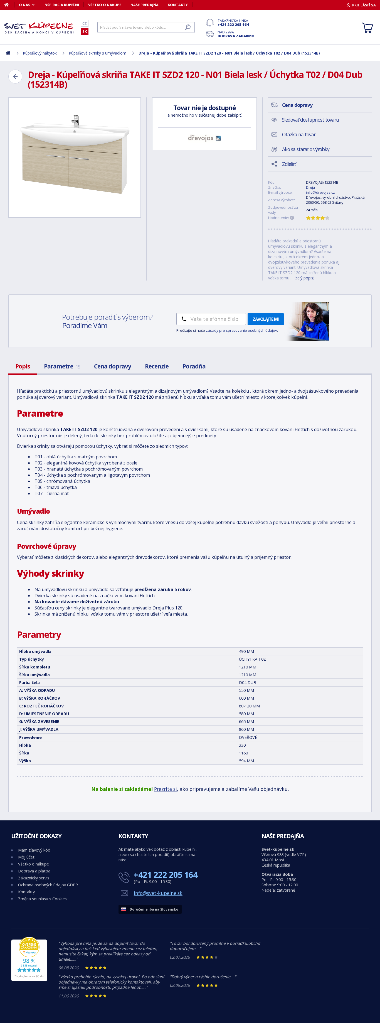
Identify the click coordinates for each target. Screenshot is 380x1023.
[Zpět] (15, 76)
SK (84, 31)
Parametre (62, 366)
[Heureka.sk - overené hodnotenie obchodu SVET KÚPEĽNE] (29, 979)
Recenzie (157, 366)
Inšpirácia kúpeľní (61, 4)
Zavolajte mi (266, 319)
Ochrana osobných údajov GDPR (48, 884)
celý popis (304, 278)
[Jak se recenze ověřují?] (292, 218)
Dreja (310, 187)
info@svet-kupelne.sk (158, 893)
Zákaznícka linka (233, 22)
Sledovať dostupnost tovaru (310, 119)
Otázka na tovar (298, 134)
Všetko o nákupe (104, 4)
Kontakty (178, 4)
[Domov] (9, 5)
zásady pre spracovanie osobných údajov (241, 330)
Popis (22, 366)
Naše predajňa (144, 4)
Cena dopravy (112, 366)
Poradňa (194, 366)
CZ (84, 23)
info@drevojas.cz (320, 192)
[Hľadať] (188, 27)
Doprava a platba (34, 871)
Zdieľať (289, 164)
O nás (24, 4)
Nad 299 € (236, 33)
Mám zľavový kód (34, 850)
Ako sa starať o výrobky (305, 149)
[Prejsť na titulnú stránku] (39, 28)
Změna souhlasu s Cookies (42, 898)
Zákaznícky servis (33, 878)
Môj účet (26, 857)
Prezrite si (165, 789)
